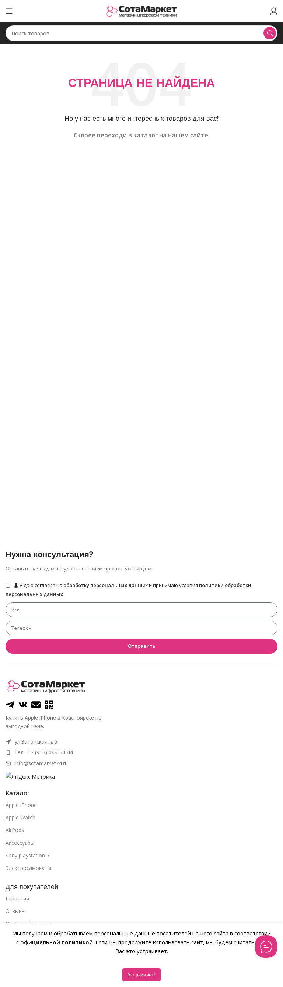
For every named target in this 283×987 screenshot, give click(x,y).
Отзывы (15, 910)
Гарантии (17, 898)
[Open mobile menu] (9, 11)
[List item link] (141, 752)
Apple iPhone (21, 804)
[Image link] (46, 685)
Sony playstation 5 (27, 855)
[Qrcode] (48, 704)
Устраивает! (141, 975)
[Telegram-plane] (10, 704)
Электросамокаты (28, 867)
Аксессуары (20, 842)
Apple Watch (20, 817)
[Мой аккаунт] (273, 11)
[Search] (269, 33)
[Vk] (23, 704)
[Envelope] (36, 704)
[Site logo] (141, 10)
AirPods (15, 829)
